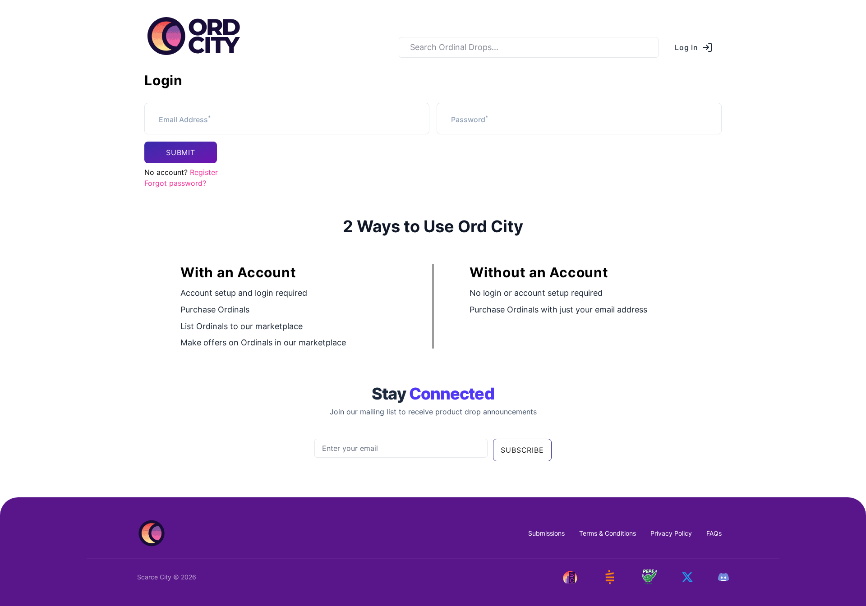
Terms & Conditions (607, 533)
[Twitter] (687, 577)
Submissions (546, 533)
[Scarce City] (570, 577)
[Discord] (723, 577)
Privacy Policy (671, 533)
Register (204, 172)
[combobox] (529, 47)
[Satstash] (610, 577)
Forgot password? (175, 183)
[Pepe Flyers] (649, 576)
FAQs (714, 533)
